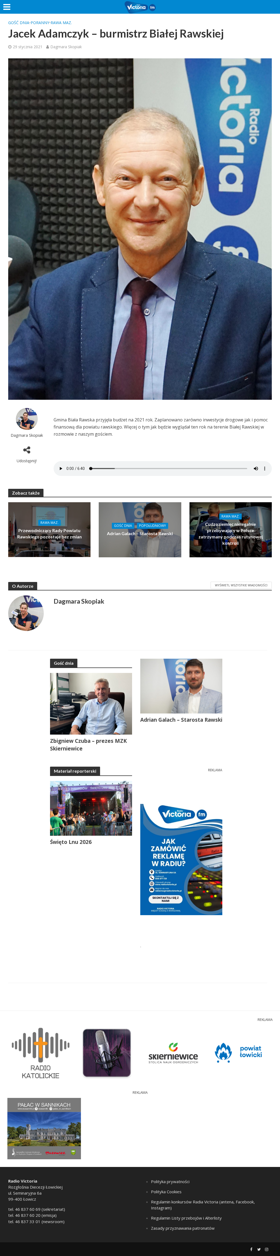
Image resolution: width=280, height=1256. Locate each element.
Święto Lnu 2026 (71, 842)
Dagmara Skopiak (66, 46)
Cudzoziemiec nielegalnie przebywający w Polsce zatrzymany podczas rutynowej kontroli (231, 533)
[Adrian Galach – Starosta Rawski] (140, 529)
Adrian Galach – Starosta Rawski (140, 533)
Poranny (40, 22)
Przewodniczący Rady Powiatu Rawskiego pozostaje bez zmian (49, 533)
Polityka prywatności (170, 1181)
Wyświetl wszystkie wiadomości (241, 585)
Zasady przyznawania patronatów (183, 1228)
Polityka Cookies (166, 1191)
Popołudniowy (152, 525)
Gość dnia (18, 22)
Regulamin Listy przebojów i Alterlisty (186, 1218)
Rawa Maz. (61, 22)
